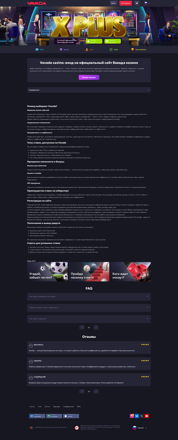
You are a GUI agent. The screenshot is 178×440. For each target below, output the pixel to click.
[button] (175, 26)
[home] (36, 3)
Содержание (68, 406)
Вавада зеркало (89, 77)
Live (39, 406)
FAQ (78, 406)
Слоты (32, 406)
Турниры (56, 406)
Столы (47, 406)
